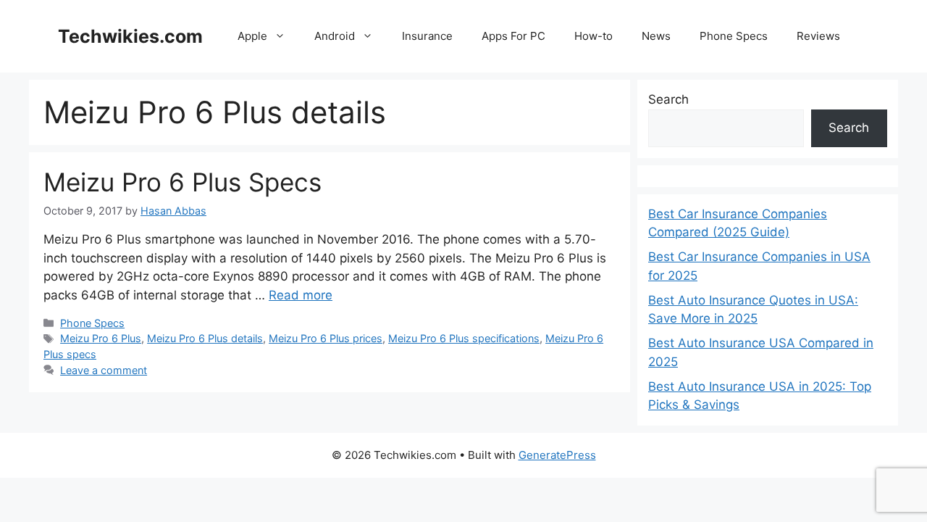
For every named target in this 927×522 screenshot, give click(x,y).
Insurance (427, 36)
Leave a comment (103, 370)
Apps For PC (513, 36)
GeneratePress (557, 455)
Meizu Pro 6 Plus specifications (464, 338)
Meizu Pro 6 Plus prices (325, 338)
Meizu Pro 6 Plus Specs (182, 182)
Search (668, 99)
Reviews (818, 36)
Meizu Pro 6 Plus (100, 338)
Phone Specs (734, 36)
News (656, 36)
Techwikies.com (130, 36)
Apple (252, 36)
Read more (300, 295)
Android (334, 36)
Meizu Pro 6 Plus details (205, 338)
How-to (593, 36)
